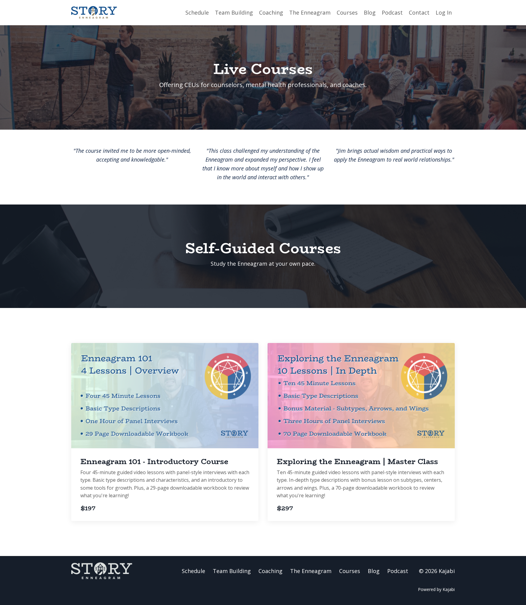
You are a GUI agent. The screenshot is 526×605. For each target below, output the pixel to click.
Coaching (271, 12)
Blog (370, 12)
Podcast (392, 12)
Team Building (234, 12)
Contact (419, 12)
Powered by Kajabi (436, 589)
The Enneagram (310, 12)
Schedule (197, 12)
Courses (347, 12)
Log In (444, 12)
